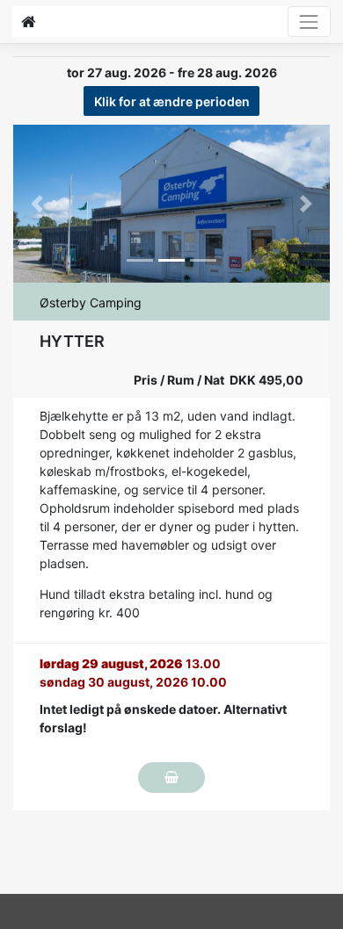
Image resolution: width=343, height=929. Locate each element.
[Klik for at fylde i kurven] (171, 777)
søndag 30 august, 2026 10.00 (133, 681)
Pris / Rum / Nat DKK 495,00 (218, 379)
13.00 (130, 663)
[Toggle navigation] (309, 21)
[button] (37, 204)
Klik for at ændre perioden (172, 101)
